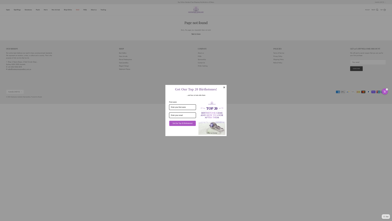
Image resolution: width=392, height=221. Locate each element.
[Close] (224, 87)
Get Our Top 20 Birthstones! (183, 123)
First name (173, 102)
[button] (385, 91)
